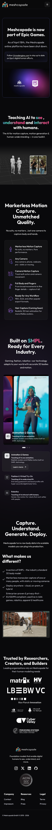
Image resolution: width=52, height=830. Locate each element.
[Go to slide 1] (24, 447)
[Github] (36, 768)
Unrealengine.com (21, 55)
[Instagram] (16, 768)
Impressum (8, 804)
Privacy (43, 804)
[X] (22, 768)
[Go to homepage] (15, 4)
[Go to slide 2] (27, 447)
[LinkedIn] (29, 768)
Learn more (18, 467)
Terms (42, 799)
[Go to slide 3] (29, 447)
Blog (23, 799)
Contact (7, 799)
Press (23, 804)
